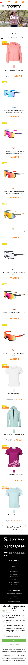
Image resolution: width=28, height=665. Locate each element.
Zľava (23, 38)
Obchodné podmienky (14, 602)
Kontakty (14, 566)
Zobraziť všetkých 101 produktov (14, 528)
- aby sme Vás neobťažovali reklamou (15, 621)
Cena (17, 38)
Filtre (14, 34)
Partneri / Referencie (14, 582)
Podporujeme (14, 579)
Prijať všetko (14, 641)
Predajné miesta (14, 577)
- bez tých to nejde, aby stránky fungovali (15, 611)
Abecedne (10, 38)
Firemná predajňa (14, 574)
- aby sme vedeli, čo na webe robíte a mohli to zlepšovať (15, 616)
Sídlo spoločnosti (14, 571)
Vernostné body (14, 599)
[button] (3, 7)
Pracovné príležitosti (14, 569)
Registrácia (14, 596)
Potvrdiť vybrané (14, 645)
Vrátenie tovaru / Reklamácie (14, 594)
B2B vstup (14, 585)
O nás (14, 563)
